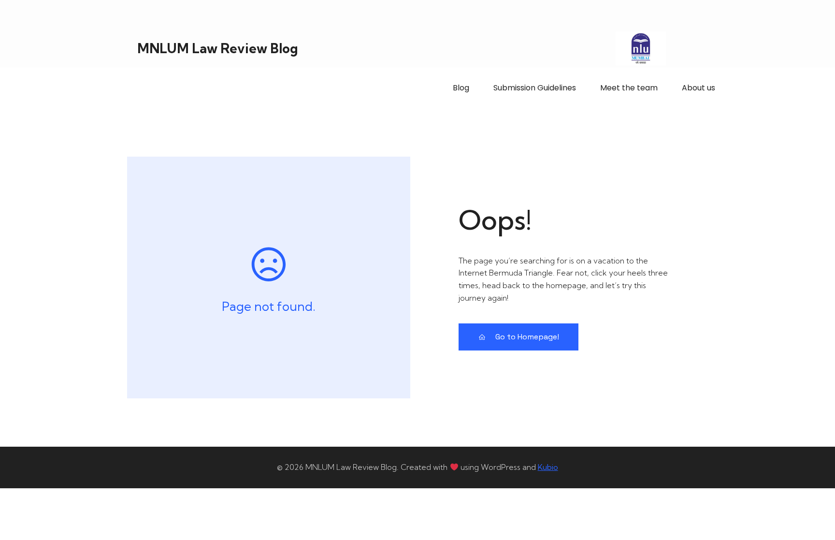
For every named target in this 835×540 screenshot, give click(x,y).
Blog (461, 87)
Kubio (548, 467)
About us (698, 87)
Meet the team (629, 87)
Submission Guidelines (534, 87)
